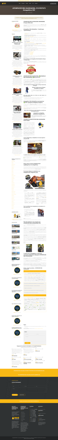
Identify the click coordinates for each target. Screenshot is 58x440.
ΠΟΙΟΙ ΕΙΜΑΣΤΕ (23, 3)
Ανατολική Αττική (23, 413)
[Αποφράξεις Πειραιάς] (17, 332)
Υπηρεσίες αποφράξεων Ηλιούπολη (39, 328)
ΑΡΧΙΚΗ (19, 3)
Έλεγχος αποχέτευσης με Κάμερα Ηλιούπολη (17, 121)
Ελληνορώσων (13, 175)
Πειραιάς (22, 420)
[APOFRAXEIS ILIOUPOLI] (17, 215)
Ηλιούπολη (41, 156)
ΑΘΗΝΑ (31, 410)
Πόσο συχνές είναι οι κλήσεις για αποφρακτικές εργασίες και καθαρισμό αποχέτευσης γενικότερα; (34, 290)
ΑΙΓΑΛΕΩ (31, 421)
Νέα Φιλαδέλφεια (14, 194)
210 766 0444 (33, 410)
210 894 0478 (34, 420)
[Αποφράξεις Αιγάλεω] (17, 308)
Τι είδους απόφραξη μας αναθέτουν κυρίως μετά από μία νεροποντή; (31, 292)
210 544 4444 (33, 421)
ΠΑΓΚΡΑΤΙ (31, 414)
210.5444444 (31, 52)
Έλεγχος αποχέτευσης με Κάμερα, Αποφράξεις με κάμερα (38, 88)
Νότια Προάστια (23, 419)
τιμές (18, 414)
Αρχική (26, 12)
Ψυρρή (13, 208)
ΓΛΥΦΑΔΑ (31, 420)
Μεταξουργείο (13, 191)
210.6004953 (31, 53)
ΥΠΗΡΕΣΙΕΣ (27, 3)
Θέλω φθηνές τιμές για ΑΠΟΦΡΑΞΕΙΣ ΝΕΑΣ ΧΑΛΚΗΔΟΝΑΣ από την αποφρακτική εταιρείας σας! (34, 283)
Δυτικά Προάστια (23, 416)
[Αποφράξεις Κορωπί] (17, 296)
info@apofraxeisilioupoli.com (30, 42)
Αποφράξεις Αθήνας (30, 12)
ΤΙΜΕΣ (33, 3)
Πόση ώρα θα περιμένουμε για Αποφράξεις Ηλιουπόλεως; (30, 295)
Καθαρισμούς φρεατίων (32, 275)
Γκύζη (12, 171)
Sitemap (33, 438)
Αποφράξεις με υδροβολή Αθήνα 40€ (17, 50)
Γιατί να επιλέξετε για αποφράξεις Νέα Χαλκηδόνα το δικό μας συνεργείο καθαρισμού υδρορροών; (34, 271)
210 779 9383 (34, 415)
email (31, 0)
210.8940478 (31, 54)
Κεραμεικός (13, 185)
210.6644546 (32, 51)
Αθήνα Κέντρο (22, 412)
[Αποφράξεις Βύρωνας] (17, 270)
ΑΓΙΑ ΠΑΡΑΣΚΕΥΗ (32, 409)
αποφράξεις (37, 302)
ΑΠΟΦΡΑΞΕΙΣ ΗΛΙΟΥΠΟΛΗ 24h (38, 437)
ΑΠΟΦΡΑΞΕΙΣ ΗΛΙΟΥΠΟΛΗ (24, 0)
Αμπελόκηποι (13, 164)
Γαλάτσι (13, 168)
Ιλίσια (12, 181)
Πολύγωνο (13, 202)
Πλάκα (13, 201)
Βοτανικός (13, 165)
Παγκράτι (13, 195)
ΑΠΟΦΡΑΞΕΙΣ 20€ (24, 437)
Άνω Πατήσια (13, 161)
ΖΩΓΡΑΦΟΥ (31, 415)
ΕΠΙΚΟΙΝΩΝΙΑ (36, 3)
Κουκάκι (13, 188)
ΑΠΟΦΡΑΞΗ (16, 422)
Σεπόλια (13, 205)
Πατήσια (13, 198)
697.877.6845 (31, 36)
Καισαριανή (13, 184)
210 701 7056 (34, 414)
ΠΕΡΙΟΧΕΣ (30, 3)
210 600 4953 (35, 409)
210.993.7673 (37, 0)
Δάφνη (13, 174)
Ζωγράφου (13, 178)
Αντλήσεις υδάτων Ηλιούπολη (17, 138)
